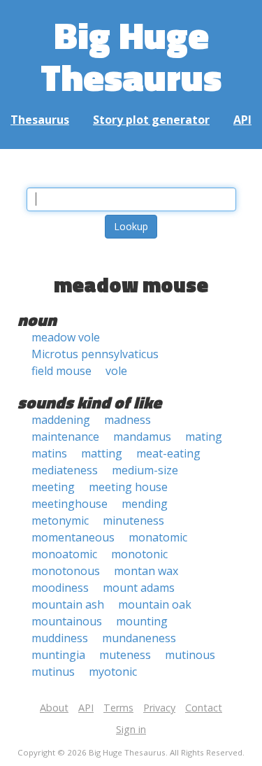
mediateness (64, 470)
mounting (142, 621)
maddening (60, 419)
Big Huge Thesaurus (131, 56)
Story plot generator (151, 119)
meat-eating (168, 453)
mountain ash (67, 604)
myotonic (113, 671)
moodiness (60, 587)
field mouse (61, 370)
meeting (53, 487)
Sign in (131, 729)
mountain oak (154, 604)
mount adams (139, 587)
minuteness (133, 520)
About (54, 707)
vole (116, 370)
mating (203, 436)
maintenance (65, 436)
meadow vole (65, 337)
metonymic (60, 520)
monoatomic (64, 554)
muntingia (58, 654)
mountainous (66, 621)
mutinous (190, 654)
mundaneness (139, 638)
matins (49, 453)
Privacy (159, 707)
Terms (118, 707)
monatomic (158, 537)
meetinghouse (69, 503)
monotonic (139, 554)
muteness (125, 654)
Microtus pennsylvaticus (95, 354)
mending (145, 503)
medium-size (145, 470)
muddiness (59, 638)
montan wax (146, 571)
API (242, 119)
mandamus (142, 436)
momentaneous (73, 537)
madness (127, 419)
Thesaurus (39, 119)
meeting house (128, 487)
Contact (203, 707)
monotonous (65, 571)
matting (101, 453)
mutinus (53, 671)
